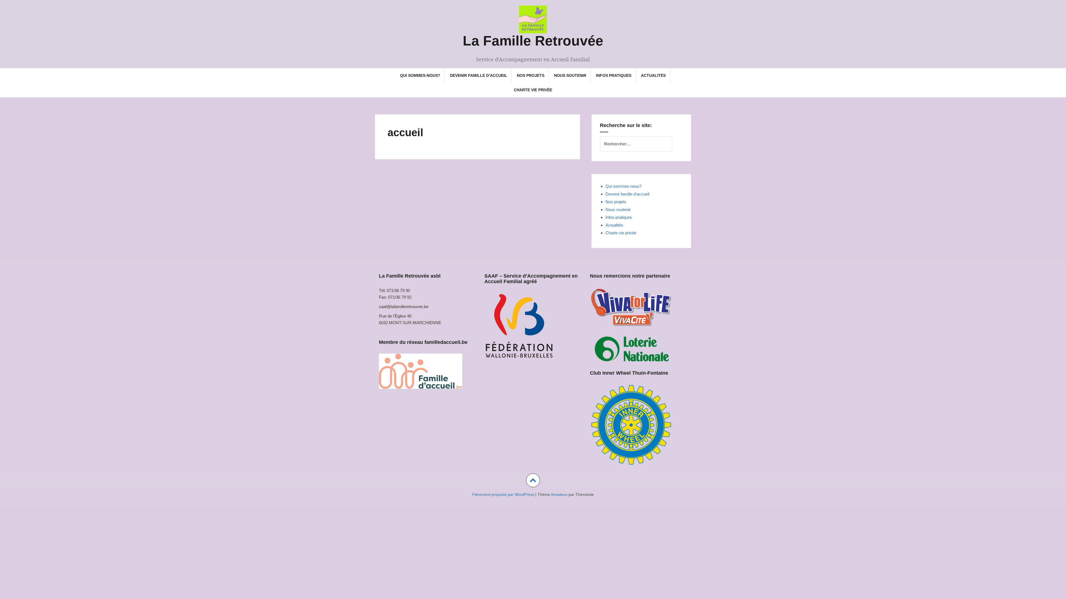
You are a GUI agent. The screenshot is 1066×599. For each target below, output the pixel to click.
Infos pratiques (613, 75)
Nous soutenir (570, 75)
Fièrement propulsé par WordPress (503, 494)
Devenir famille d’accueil (478, 75)
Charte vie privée (533, 90)
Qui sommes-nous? (420, 75)
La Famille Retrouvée (533, 41)
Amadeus (559, 494)
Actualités (653, 75)
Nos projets (530, 75)
